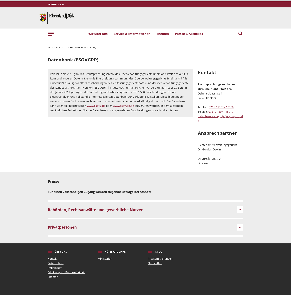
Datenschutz (56, 263)
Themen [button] (162, 34)
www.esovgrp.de (123, 106)
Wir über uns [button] (98, 34)
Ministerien (105, 258)
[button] (51, 33)
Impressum (55, 268)
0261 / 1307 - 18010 (220, 111)
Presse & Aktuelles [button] (189, 34)
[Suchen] (240, 34)
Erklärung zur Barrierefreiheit (66, 272)
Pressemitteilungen (160, 258)
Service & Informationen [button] (132, 34)
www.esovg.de (96, 106)
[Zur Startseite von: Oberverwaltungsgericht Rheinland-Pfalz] (57, 17)
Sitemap (53, 277)
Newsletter (155, 263)
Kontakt (52, 258)
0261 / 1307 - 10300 (221, 107)
